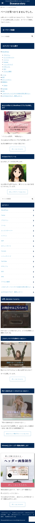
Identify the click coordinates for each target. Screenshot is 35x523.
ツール (4, 75)
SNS (3, 91)
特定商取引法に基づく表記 (10, 516)
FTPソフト (7, 67)
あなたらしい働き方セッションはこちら (17, 433)
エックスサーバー (9, 57)
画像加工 (4, 82)
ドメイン (6, 60)
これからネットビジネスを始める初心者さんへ (16, 93)
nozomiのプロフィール (6, 512)
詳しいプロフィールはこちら (17, 192)
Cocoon (6, 62)
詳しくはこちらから (17, 149)
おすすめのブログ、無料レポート (12, 96)
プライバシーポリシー (26, 514)
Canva (5, 85)
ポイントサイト (6, 79)
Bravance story (17, 3)
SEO (5, 69)
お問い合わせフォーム (15, 514)
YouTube (4, 89)
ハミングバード (8, 64)
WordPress (5, 51)
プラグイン (7, 55)
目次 (9, 514)
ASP (3, 77)
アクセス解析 (8, 71)
